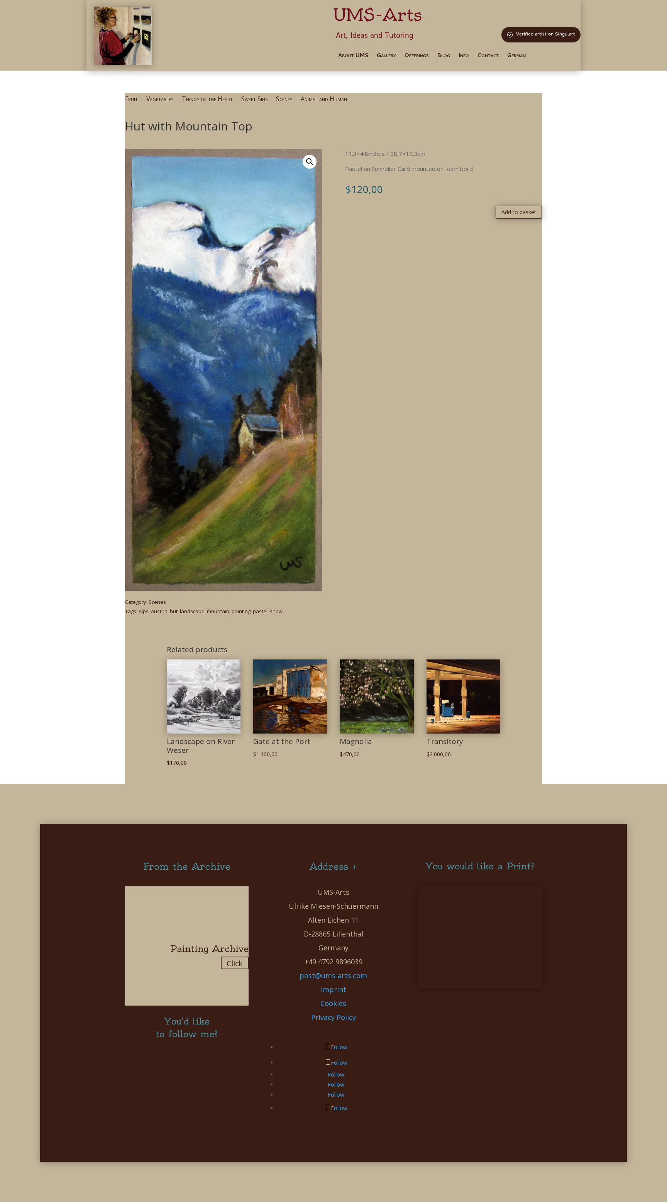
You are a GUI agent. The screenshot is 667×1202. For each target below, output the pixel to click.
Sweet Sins (254, 99)
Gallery (386, 57)
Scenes (284, 99)
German (516, 57)
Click (235, 963)
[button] (310, 162)
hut (174, 611)
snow (276, 611)
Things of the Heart (207, 99)
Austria (159, 611)
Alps (144, 611)
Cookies (333, 1003)
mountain (218, 611)
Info (464, 57)
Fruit (131, 99)
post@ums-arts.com (333, 975)
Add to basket (518, 212)
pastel (260, 611)
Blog (443, 57)
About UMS (353, 57)
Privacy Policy (333, 1017)
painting (241, 611)
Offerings (417, 57)
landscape (192, 611)
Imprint (333, 989)
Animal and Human (324, 99)
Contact (488, 57)
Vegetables (159, 99)
